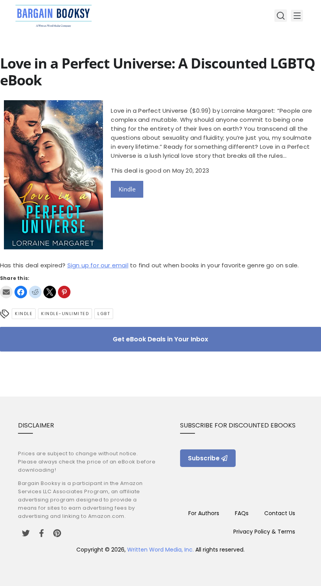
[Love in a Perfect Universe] (53, 247)
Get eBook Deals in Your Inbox (160, 339)
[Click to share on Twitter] (49, 292)
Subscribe (204, 458)
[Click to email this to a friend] (6, 292)
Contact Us (279, 513)
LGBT (103, 313)
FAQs (242, 513)
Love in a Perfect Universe (149, 110)
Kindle (127, 189)
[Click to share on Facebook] (20, 292)
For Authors (203, 513)
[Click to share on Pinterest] (64, 292)
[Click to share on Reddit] (35, 292)
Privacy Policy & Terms (264, 532)
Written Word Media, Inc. (160, 550)
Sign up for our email (97, 265)
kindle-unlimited (65, 313)
